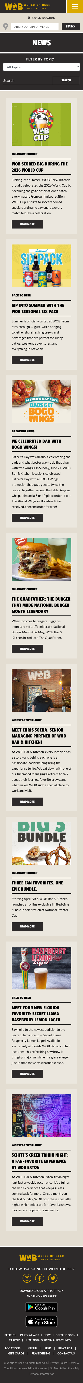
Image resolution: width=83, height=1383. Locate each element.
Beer (47, 1348)
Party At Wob (29, 1335)
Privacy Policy (58, 1362)
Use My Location (43, 18)
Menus (32, 1348)
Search (71, 26)
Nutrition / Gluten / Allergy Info (48, 1340)
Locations (12, 1348)
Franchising (40, 1353)
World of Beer (15, 1362)
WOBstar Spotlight (27, 720)
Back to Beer (21, 295)
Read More (27, 224)
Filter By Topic (40, 59)
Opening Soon (65, 1335)
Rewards (65, 1348)
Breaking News (23, 431)
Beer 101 (10, 1335)
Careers (14, 1340)
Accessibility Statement (33, 1368)
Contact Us (66, 1353)
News (47, 1335)
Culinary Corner (24, 154)
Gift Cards (16, 1353)
